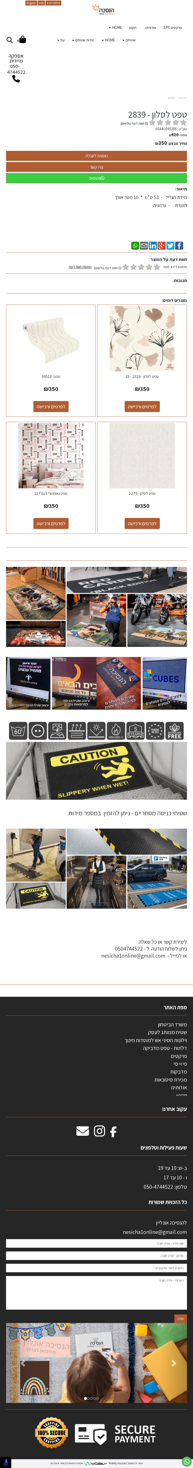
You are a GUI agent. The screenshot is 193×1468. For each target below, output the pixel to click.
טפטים (171, 98)
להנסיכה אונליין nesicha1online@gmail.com (155, 1227)
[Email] (144, 245)
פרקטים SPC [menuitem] (173, 27)
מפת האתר (175, 1007)
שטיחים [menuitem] (130, 40)
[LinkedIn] (153, 245)
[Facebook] (179, 245)
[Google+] (162, 245)
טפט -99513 (51, 376)
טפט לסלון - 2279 (142, 493)
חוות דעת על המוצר (169, 259)
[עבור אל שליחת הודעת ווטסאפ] (187, 1462)
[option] (96, 1363)
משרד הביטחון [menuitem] (172, 1024)
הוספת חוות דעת (80, 266)
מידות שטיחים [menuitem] (84, 40)
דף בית (183, 98)
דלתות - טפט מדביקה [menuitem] (165, 1047)
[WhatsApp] (135, 245)
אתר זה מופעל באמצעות (97, 1463)
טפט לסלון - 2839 (157, 114)
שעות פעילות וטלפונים (164, 1148)
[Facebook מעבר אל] (113, 1133)
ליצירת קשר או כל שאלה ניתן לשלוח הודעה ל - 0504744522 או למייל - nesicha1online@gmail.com (144, 948)
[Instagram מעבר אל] (99, 1133)
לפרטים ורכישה (142, 406)
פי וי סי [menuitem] (180, 1063)
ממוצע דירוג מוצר (128, 267)
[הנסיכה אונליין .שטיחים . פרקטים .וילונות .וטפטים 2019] (103, 10)
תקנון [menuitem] (132, 27)
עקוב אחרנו (174, 1109)
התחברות (54, 3)
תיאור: (181, 189)
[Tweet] (170, 245)
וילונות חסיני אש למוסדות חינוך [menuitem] (155, 1040)
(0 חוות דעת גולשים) (107, 267)
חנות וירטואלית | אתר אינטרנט (67, 1463)
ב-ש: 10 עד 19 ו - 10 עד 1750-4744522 (165, 1177)
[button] (19, 1363)
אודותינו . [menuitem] (150, 27)
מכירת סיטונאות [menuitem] (170, 1079)
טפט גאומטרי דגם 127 (50, 493)
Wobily (112, 1463)
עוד (62, 40)
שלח (181, 1318)
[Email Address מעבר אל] (82, 1133)
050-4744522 (16, 69)
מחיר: (178, 135)
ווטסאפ (94, 178)
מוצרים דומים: (174, 300)
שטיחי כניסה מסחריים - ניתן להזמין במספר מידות (127, 813)
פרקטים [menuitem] (179, 1055)
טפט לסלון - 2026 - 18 (142, 376)
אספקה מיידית (16, 63)
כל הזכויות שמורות (167, 1202)
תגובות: (180, 280)
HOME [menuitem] (116, 27)
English (31, 3)
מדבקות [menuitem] (178, 1071)
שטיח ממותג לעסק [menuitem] (167, 1032)
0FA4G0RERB (166, 128)
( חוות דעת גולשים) (134, 123)
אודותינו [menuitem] (179, 1087)
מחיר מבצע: (177, 143)
